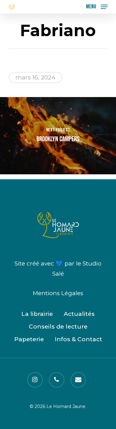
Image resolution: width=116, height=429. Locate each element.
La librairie (37, 313)
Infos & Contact (78, 339)
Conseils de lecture (58, 326)
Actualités (79, 313)
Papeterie (29, 339)
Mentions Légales (58, 293)
